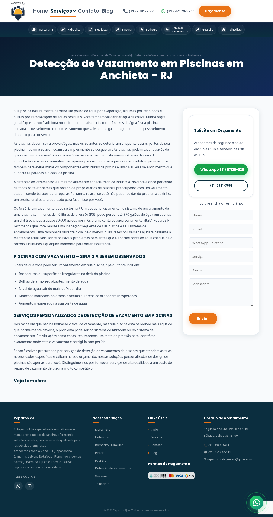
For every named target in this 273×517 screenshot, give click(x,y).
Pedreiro (101, 460)
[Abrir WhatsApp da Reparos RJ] (256, 503)
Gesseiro (101, 476)
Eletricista (102, 437)
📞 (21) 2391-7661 (216, 445)
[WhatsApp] (18, 486)
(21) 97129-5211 (181, 11)
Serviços (61, 10)
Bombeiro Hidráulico (109, 445)
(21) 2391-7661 (142, 11)
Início (72, 55)
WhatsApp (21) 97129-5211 (222, 170)
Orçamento (215, 11)
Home (40, 10)
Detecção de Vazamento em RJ (112, 55)
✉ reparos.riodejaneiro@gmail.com (228, 459)
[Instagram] (29, 486)
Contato (88, 10)
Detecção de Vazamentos (113, 468)
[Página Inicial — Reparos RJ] (18, 11)
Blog (107, 10)
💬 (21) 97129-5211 (217, 452)
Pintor (99, 453)
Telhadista (102, 484)
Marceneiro (103, 429)
